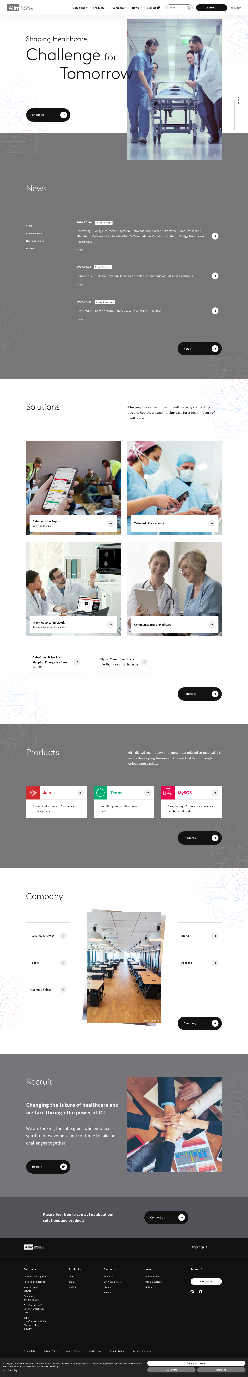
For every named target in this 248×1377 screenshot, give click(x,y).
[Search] (189, 8)
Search (0, 0)
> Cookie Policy (10, 1370)
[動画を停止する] (216, 155)
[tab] (29, 226)
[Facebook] (200, 1291)
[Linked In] (192, 1291)
